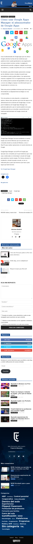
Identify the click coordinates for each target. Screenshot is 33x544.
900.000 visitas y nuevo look (8, 212)
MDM (12, 470)
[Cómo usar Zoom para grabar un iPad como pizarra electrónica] (5, 254)
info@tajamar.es (20, 451)
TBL (22, 526)
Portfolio (5, 521)
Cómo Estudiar (19, 499)
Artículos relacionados (11, 245)
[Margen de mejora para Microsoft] (5, 271)
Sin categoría (10, 526)
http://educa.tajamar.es (16, 231)
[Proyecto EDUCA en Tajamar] (16, 4)
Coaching (10, 496)
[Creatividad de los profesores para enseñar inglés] (5, 411)
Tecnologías (4, 16)
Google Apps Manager (7, 193)
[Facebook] (13, 237)
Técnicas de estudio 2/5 (25, 212)
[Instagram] (14, 456)
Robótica (16, 524)
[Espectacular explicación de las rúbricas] (5, 477)
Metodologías (6, 518)
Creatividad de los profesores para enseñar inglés (21, 410)
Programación (13, 521)
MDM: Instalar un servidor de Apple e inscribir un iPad (21, 468)
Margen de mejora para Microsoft (18, 269)
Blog (16, 537)
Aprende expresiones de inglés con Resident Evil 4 (20, 418)
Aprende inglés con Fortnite (21, 401)
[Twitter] (20, 237)
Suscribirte (28, 350)
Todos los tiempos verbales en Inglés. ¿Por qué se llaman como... (21, 393)
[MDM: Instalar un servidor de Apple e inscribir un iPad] (5, 469)
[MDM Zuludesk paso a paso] (5, 486)
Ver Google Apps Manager (8, 169)
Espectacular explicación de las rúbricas (20, 476)
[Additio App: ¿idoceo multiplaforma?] (5, 262)
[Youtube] (23, 456)
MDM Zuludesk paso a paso (20, 483)
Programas (12, 16)
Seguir (29, 343)
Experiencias (4, 272)
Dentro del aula (11, 501)
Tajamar (12, 537)
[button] (30, 10)
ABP (4, 496)
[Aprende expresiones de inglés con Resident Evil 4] (5, 419)
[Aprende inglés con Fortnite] (5, 403)
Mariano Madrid (7, 28)
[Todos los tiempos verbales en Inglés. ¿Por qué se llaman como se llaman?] (5, 394)
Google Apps (17, 191)
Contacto (21, 537)
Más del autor (7, 248)
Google (10, 191)
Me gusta (28, 339)
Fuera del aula (14, 412)
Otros (13, 518)
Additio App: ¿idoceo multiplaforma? (19, 260)
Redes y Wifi (7, 524)
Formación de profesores (4, 264)
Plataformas (22, 518)
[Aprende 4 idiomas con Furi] (5, 386)
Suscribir (5, 371)
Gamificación (14, 385)
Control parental (21, 496)
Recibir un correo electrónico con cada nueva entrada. (16, 324)
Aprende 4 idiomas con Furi (20, 384)
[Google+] (16, 237)
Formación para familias (10, 511)
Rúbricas (13, 479)
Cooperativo (7, 499)
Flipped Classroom (12, 506)
